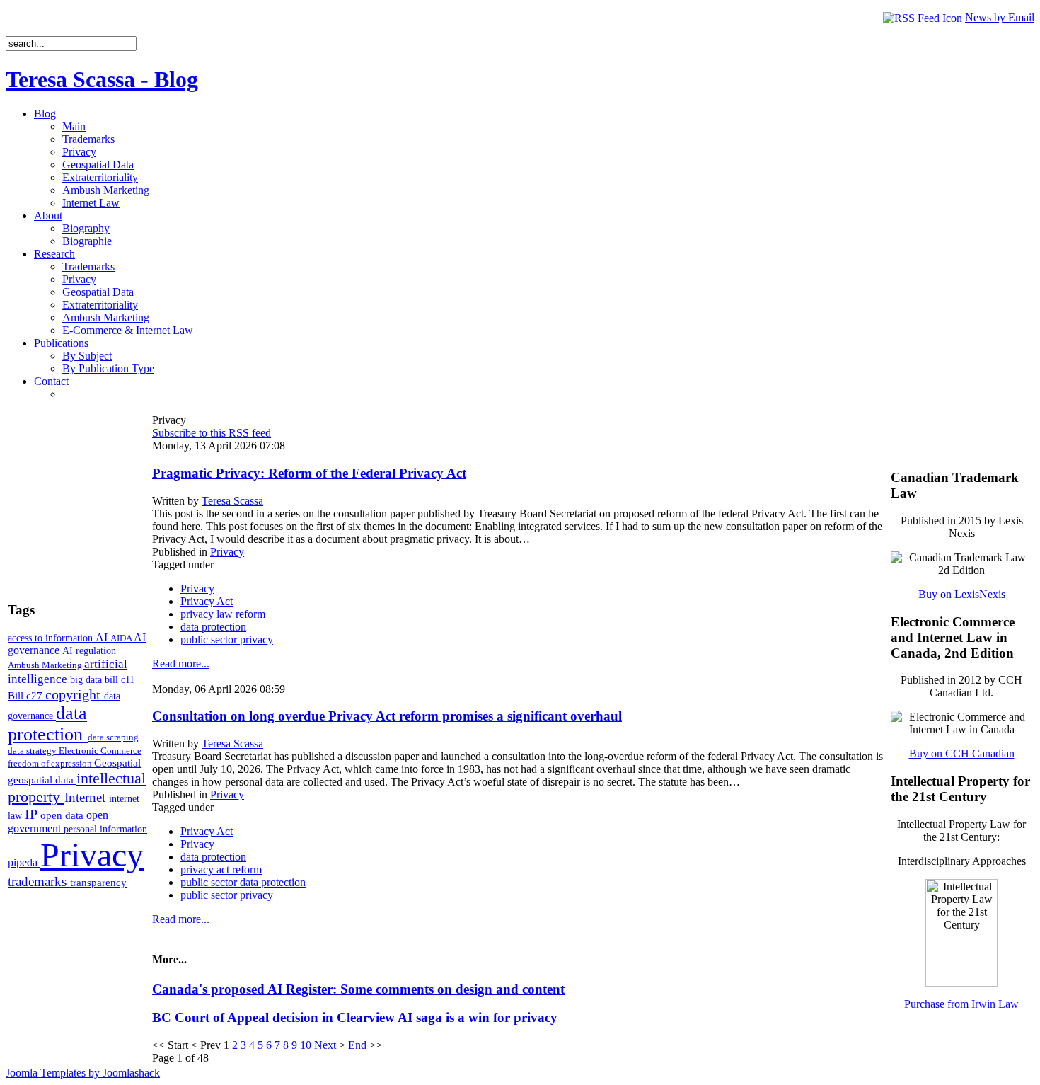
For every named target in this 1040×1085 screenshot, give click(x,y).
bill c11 (119, 679)
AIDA (122, 638)
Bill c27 (26, 695)
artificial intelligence (67, 671)
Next (325, 1045)
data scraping (113, 737)
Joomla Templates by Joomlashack (83, 1073)
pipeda (24, 862)
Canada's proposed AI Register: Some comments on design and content (358, 989)
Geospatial (117, 763)
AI (103, 637)
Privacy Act (206, 601)
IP (32, 814)
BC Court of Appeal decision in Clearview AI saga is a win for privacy (354, 1017)
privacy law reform (222, 614)
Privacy (92, 854)
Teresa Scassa (232, 501)
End (357, 1045)
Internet (86, 797)
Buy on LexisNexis (961, 594)
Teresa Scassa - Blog (102, 79)
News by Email (999, 17)
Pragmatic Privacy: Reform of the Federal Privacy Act (309, 473)
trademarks (39, 881)
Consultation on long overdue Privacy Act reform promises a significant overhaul (387, 715)
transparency (98, 882)
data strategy (33, 750)
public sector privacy (226, 639)
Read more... (180, 664)
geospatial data (42, 780)
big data (87, 679)
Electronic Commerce (100, 750)
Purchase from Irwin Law (961, 1004)
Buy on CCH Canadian (962, 753)
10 (305, 1045)
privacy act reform (221, 869)
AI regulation (89, 650)
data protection (48, 724)
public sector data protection (243, 882)
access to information (52, 637)
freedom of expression (51, 763)
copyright (74, 694)
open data (63, 815)
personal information (105, 829)
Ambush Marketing (46, 665)
